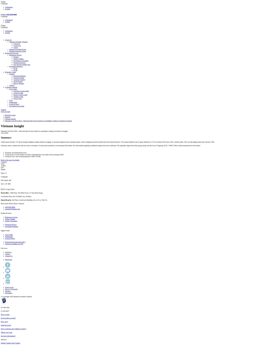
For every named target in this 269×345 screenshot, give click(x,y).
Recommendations (19, 76)
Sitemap (7, 291)
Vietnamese (9, 7)
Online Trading (18, 59)
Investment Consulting (20, 61)
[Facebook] (7, 267)
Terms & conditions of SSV (14, 244)
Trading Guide (18, 97)
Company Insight (19, 80)
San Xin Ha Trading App (21, 64)
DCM (15, 70)
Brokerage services (11, 217)
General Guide (18, 93)
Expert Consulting (11, 221)
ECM (15, 68)
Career (15, 47)
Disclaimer (8, 293)
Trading (3, 110)
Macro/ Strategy (18, 83)
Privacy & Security (11, 289)
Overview (16, 44)
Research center (10, 115)
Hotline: (9, 14)
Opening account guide (21, 91)
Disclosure (8, 260)
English (7, 9)
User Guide (9, 235)
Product (16, 57)
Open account (5, 112)
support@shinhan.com (12, 209)
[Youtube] (7, 273)
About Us (8, 252)
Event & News (10, 238)
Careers (7, 254)
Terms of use (9, 287)
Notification (9, 236)
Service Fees (17, 99)
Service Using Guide (20, 95)
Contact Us (17, 46)
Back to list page (6, 160)
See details (15, 160)
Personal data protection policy (15, 242)
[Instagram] (7, 278)
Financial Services (19, 63)
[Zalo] (7, 284)
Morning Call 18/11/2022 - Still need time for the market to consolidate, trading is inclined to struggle (38, 121)
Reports (7, 117)
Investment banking (11, 226)
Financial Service (10, 225)
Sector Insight (18, 81)
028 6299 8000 (10, 207)
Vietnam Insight (18, 78)
